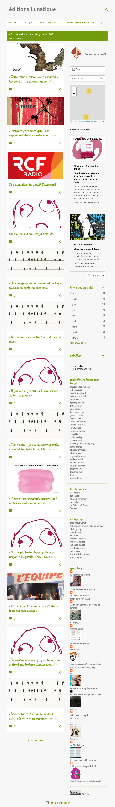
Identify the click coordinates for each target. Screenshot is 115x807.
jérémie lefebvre (77, 425)
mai (73, 316)
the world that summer (80, 554)
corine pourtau (77, 403)
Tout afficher (16, 38)
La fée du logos (77, 745)
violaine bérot (76, 478)
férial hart (75, 535)
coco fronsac (76, 532)
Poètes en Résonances (80, 644)
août (74, 299)
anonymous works (78, 523)
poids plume (75, 551)
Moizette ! (74, 718)
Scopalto (74, 508)
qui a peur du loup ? (79, 715)
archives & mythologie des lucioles (85, 694)
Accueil (13, 23)
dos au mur (75, 650)
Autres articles (35, 741)
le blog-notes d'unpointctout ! (83, 766)
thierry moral (76, 469)
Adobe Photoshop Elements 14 (83, 688)
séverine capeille (77, 466)
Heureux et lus (76, 629)
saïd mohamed (76, 459)
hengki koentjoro (77, 542)
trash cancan (76, 557)
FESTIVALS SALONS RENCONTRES (78, 23)
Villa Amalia (75, 493)
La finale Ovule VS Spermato (82, 590)
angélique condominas (80, 387)
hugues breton (76, 418)
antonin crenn (76, 390)
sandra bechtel (77, 462)
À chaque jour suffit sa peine (83, 760)
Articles (78, 366)
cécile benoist (76, 399)
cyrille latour (75, 406)
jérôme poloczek (77, 431)
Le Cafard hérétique (79, 505)
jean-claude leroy (78, 422)
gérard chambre (77, 415)
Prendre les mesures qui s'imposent (85, 781)
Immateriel (74, 496)
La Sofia (74, 502)
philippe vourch (77, 453)
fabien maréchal (77, 412)
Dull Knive (74, 739)
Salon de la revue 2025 (80, 599)
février (75, 332)
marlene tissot (76, 440)
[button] (60, 89)
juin (73, 310)
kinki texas (74, 724)
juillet (74, 305)
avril (74, 321)
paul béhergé (76, 447)
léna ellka (74, 434)
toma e (73, 475)
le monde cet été (77, 545)
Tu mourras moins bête (80, 575)
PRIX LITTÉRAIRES (48, 23)
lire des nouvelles (77, 548)
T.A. (71, 674)
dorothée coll (76, 409)
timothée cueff (77, 472)
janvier (75, 338)
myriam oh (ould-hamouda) (82, 444)
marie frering (76, 437)
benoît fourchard (78, 393)
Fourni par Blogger (59, 802)
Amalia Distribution (78, 499)
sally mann (74, 709)
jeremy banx (75, 428)
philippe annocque (78, 450)
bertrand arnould (78, 396)
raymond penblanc (78, 456)
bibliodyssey (75, 529)
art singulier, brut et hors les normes (86, 526)
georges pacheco (78, 539)
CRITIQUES (29, 23)
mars (74, 327)
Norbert (74, 623)
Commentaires (82, 369)
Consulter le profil (95, 54)
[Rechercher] (106, 9)
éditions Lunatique (32, 9)
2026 (72, 293)
